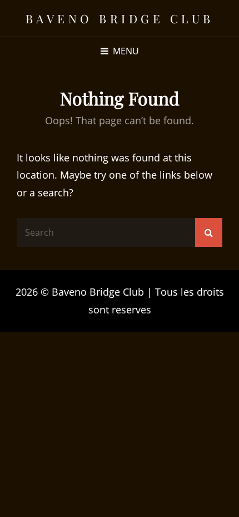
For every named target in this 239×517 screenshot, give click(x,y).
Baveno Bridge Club (120, 18)
